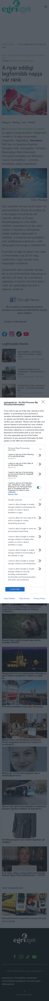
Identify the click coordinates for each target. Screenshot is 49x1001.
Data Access (24, 598)
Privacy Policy (39, 598)
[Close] (43, 402)
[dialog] (24, 500)
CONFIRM (15, 589)
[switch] (39, 455)
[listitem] (24, 449)
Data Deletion (9, 598)
